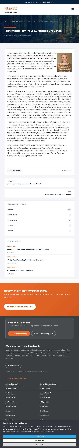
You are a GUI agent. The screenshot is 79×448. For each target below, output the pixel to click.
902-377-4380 (10, 406)
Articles (39, 209)
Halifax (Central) (11, 384)
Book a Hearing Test (44, 334)
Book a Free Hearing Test (21, 307)
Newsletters (39, 215)
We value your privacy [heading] (15, 423)
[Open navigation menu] (72, 9)
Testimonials (10, 26)
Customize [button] (39, 441)
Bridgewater (44, 402)
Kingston (9, 411)
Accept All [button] (39, 436)
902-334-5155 (10, 415)
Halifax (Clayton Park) (48, 384)
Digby (42, 420)
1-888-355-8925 (48, 2)
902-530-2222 (45, 406)
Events (39, 225)
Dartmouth (9, 402)
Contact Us (14, 365)
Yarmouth (9, 420)
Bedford (8, 393)
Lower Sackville (46, 393)
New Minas (44, 411)
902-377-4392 (10, 397)
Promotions (39, 220)
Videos (39, 231)
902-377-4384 (45, 388)
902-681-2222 (45, 415)
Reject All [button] (39, 445)
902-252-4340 (45, 397)
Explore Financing (20, 334)
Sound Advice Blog (17, 21)
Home (6, 21)
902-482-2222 (10, 388)
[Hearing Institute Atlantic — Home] (11, 9)
